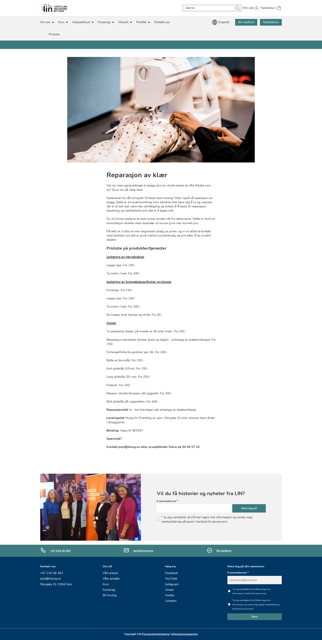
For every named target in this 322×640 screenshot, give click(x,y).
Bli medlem (246, 22)
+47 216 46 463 (60, 551)
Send (254, 617)
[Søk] (237, 8)
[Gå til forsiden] (111, 8)
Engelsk (224, 22)
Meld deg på (249, 508)
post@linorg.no (143, 551)
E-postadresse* (167, 501)
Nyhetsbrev (271, 22)
